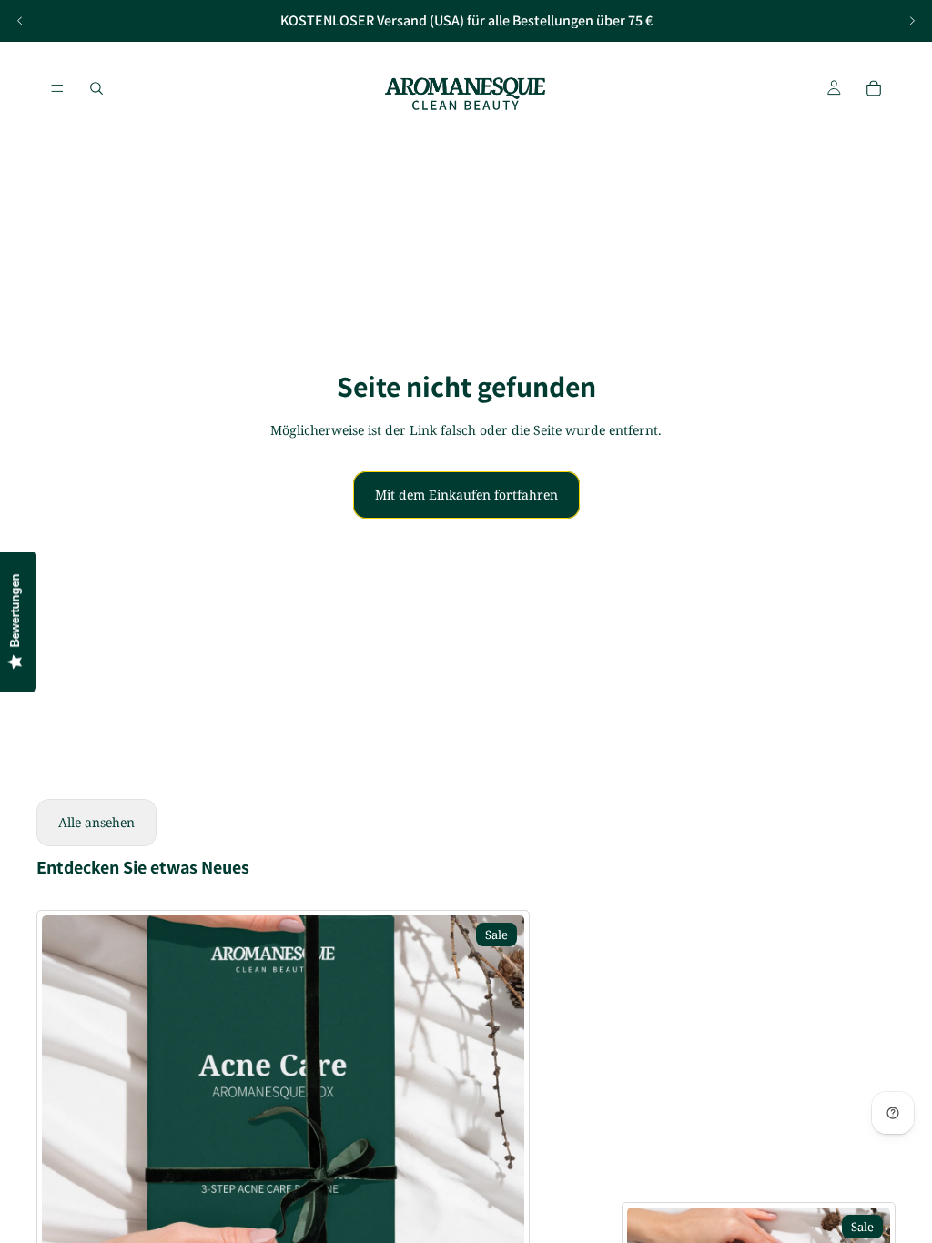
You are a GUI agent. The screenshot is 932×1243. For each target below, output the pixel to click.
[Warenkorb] (874, 88)
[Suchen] (96, 88)
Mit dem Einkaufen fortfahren (466, 494)
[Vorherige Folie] (20, 21)
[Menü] (57, 88)
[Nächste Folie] (912, 21)
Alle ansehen (96, 822)
